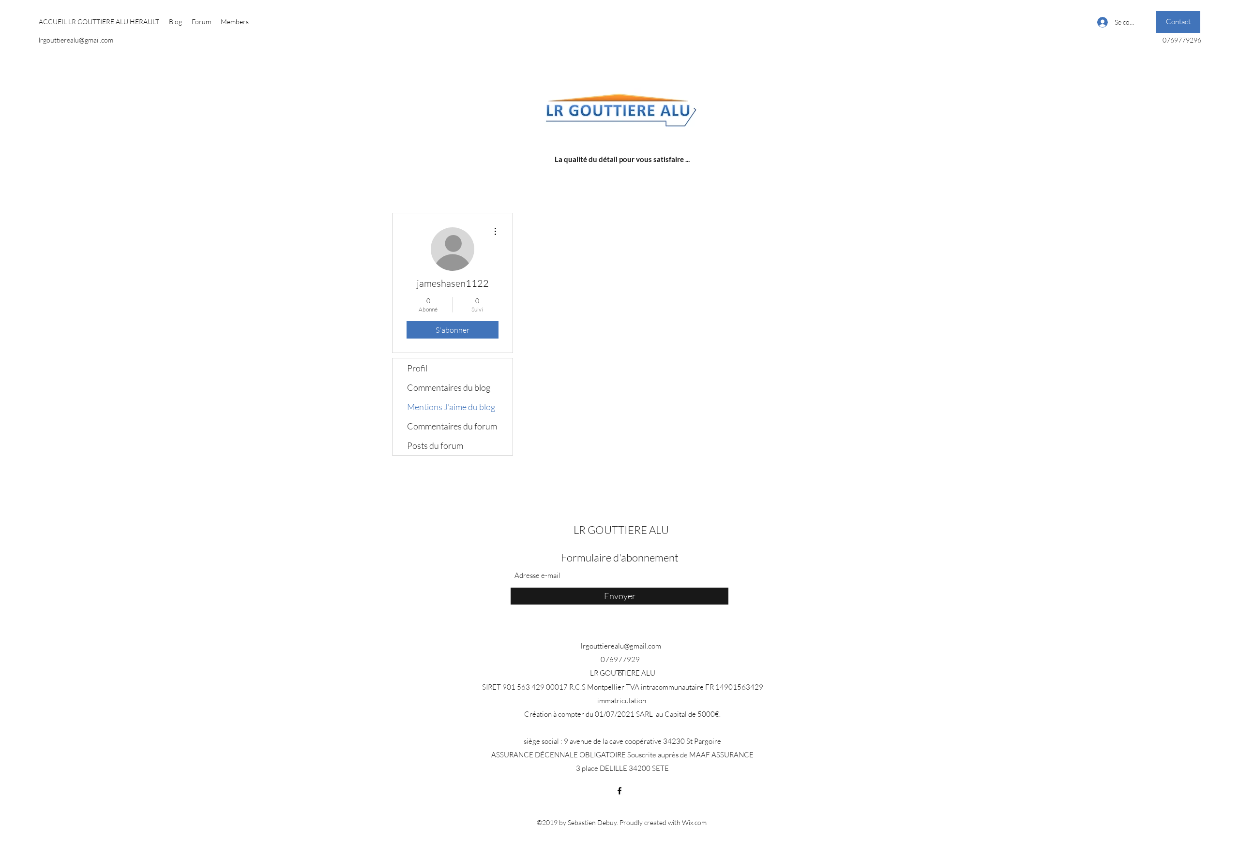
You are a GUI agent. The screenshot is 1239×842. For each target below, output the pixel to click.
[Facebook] (619, 791)
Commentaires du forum (452, 426)
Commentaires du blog (448, 387)
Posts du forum (435, 445)
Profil (417, 368)
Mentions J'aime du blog (451, 406)
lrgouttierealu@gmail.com (76, 40)
